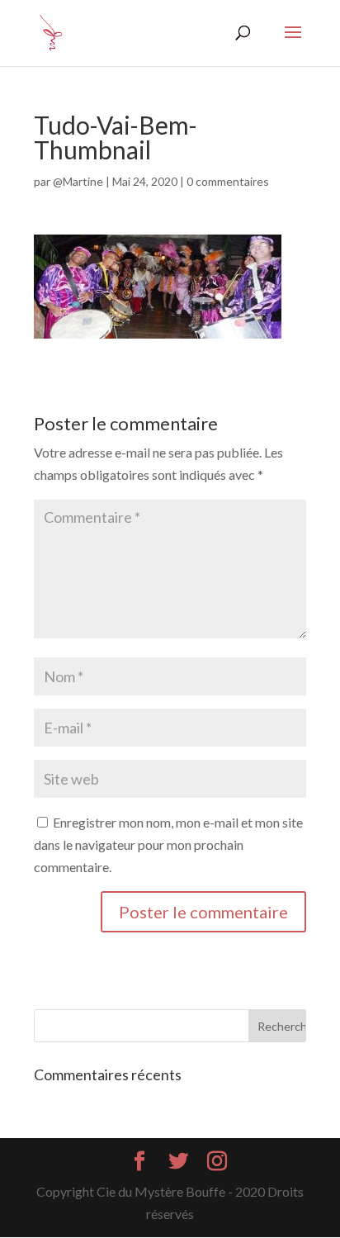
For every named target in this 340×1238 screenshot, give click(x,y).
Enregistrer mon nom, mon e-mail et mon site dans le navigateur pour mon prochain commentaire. (168, 844)
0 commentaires (228, 181)
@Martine (78, 181)
